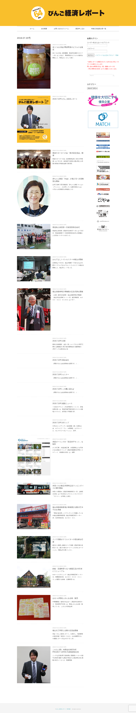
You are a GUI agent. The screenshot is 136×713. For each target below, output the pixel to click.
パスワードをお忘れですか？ (105, 55)
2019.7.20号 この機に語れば (63, 389)
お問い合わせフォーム (61, 28)
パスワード (91, 48)
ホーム (32, 28)
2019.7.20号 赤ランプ (60, 423)
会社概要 (44, 28)
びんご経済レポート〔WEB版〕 (63, 709)
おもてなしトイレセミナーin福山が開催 (67, 259)
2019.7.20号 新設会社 (60, 360)
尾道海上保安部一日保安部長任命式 (66, 227)
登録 (116, 55)
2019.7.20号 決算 (59, 341)
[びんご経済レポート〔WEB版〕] (68, 7)
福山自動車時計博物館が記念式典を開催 (67, 291)
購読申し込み (80, 28)
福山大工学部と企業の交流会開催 (65, 630)
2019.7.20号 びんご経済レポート (64, 99)
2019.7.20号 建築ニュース (62, 403)
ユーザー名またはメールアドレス (98, 42)
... (73, 58)
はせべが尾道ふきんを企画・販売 (65, 598)
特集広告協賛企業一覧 (98, 28)
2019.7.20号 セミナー (60, 374)
